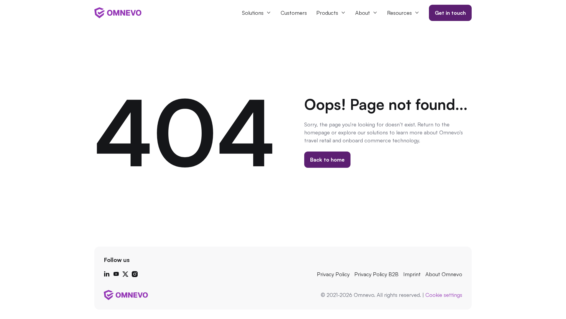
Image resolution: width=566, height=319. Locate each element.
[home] (118, 12)
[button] (256, 12)
